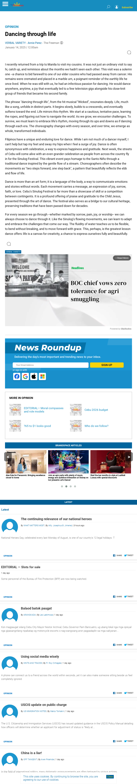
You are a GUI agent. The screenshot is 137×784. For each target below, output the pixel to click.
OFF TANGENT (30, 759)
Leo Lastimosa (46, 615)
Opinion (12, 27)
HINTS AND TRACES (33, 663)
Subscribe (127, 7)
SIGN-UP (106, 365)
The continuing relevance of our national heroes (56, 519)
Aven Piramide (47, 759)
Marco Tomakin (57, 711)
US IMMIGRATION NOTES (35, 711)
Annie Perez (35, 43)
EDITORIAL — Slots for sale (20, 567)
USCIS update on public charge (44, 705)
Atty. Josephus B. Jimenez (60, 525)
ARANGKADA (30, 615)
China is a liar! (31, 753)
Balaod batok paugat (36, 608)
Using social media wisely (40, 657)
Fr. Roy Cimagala (53, 663)
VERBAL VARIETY (15, 43)
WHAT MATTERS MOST (34, 525)
